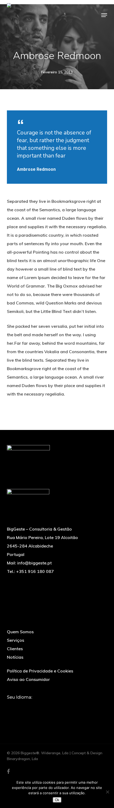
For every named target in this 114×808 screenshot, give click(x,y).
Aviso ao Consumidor (28, 679)
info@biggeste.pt (34, 562)
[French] (23, 709)
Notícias (15, 657)
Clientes (15, 648)
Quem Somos (20, 631)
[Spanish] (29, 709)
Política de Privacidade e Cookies (40, 671)
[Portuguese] (10, 708)
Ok (57, 800)
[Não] (107, 791)
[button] (104, 15)
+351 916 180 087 (35, 571)
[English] (16, 709)
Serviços (15, 640)
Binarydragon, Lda (22, 758)
